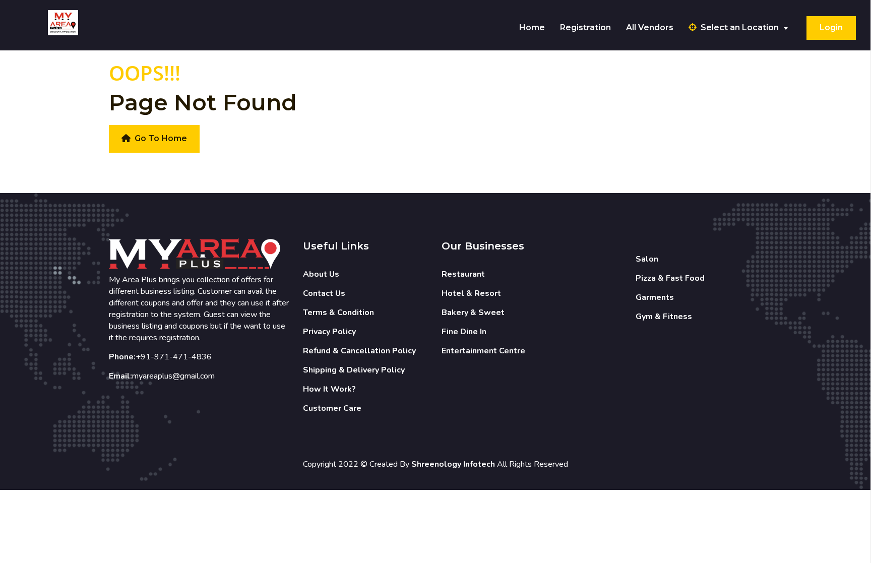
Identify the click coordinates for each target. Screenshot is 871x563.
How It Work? (329, 389)
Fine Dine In (464, 331)
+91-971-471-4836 (174, 356)
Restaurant (463, 274)
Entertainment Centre (483, 350)
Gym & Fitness (664, 316)
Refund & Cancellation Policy (359, 350)
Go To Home (161, 138)
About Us (321, 274)
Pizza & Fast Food (670, 278)
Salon (647, 259)
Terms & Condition (338, 312)
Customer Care (332, 408)
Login (831, 27)
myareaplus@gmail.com (173, 376)
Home (532, 27)
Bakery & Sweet (473, 312)
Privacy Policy (329, 331)
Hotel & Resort (471, 293)
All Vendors (649, 27)
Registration (585, 27)
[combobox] (744, 28)
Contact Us (324, 293)
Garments (655, 297)
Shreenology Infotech (453, 464)
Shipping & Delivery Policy (354, 370)
